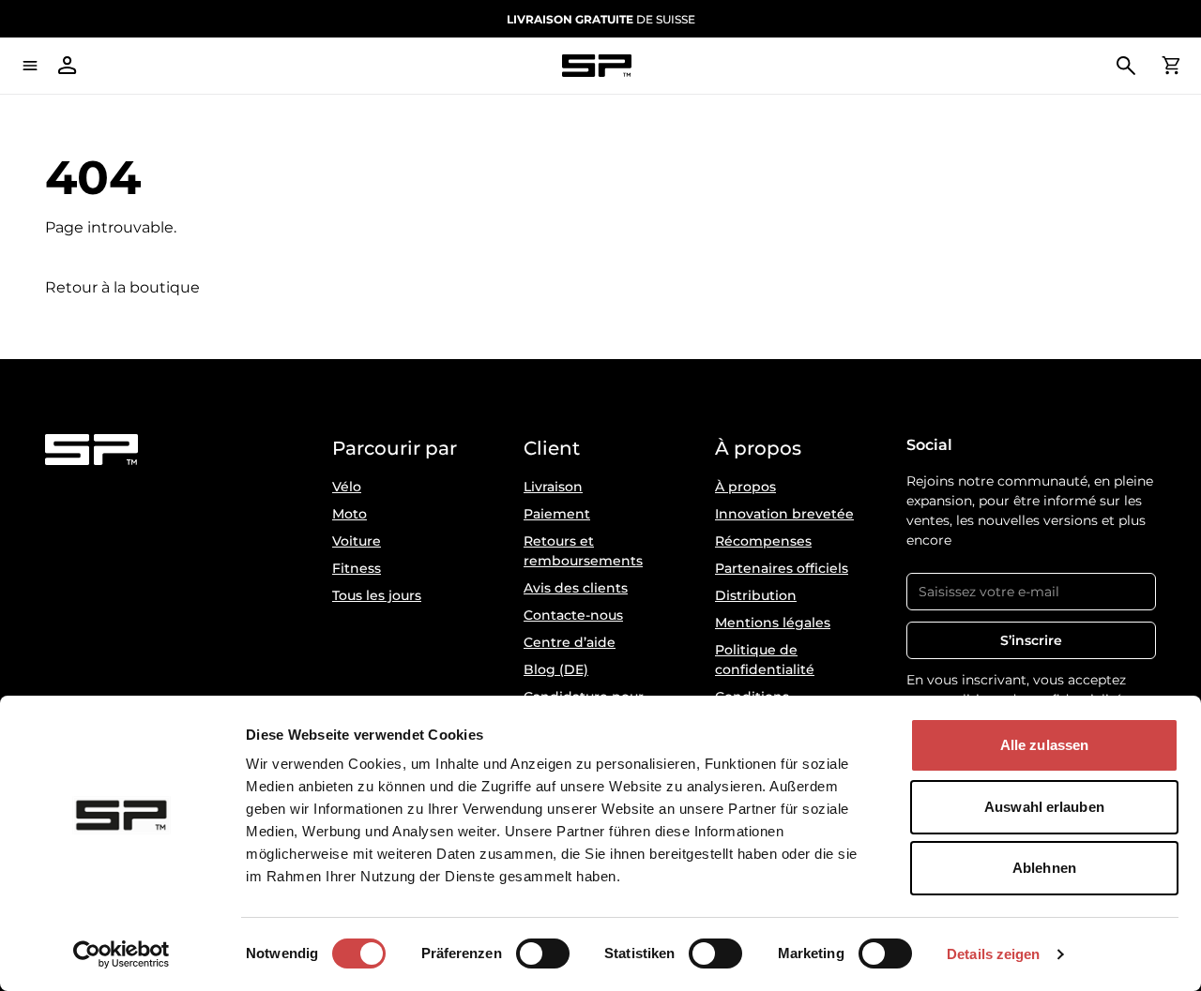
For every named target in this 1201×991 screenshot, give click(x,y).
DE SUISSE (601, 19)
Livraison (553, 486)
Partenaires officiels (781, 568)
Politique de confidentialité (764, 659)
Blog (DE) (556, 669)
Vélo (346, 486)
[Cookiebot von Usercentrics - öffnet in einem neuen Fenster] (121, 954)
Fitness (356, 568)
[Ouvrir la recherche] (1126, 65)
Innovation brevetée (784, 513)
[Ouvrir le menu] (30, 65)
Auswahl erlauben (1044, 807)
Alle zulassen (1044, 745)
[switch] (543, 953)
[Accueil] (597, 66)
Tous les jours (376, 595)
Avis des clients (576, 587)
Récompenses (763, 541)
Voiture (356, 541)
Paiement (557, 513)
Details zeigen (993, 954)
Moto (349, 513)
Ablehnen (1044, 868)
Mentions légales (772, 622)
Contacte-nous (573, 615)
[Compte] (67, 65)
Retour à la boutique (122, 287)
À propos (745, 486)
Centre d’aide (570, 642)
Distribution (756, 595)
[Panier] (1171, 65)
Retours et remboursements (583, 551)
